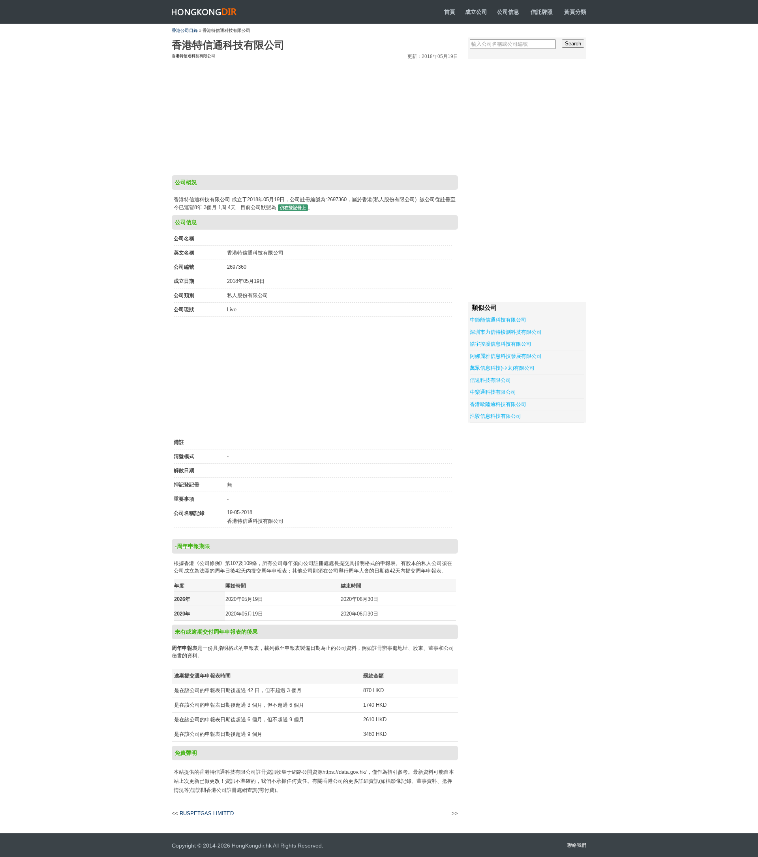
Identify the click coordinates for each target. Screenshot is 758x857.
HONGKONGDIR (204, 11)
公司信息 (508, 12)
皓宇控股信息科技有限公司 (500, 344)
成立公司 (476, 12)
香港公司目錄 (185, 30)
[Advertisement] (315, 116)
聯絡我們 (576, 845)
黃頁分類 (575, 12)
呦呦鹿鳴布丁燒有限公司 (425, 813)
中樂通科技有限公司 (493, 392)
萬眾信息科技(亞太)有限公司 (502, 368)
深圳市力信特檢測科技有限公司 (506, 332)
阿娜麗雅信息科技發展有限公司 (506, 356)
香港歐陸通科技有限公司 (498, 404)
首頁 (449, 12)
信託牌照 (542, 12)
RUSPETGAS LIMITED (207, 813)
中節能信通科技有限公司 (498, 320)
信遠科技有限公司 (490, 380)
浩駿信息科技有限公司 (495, 416)
